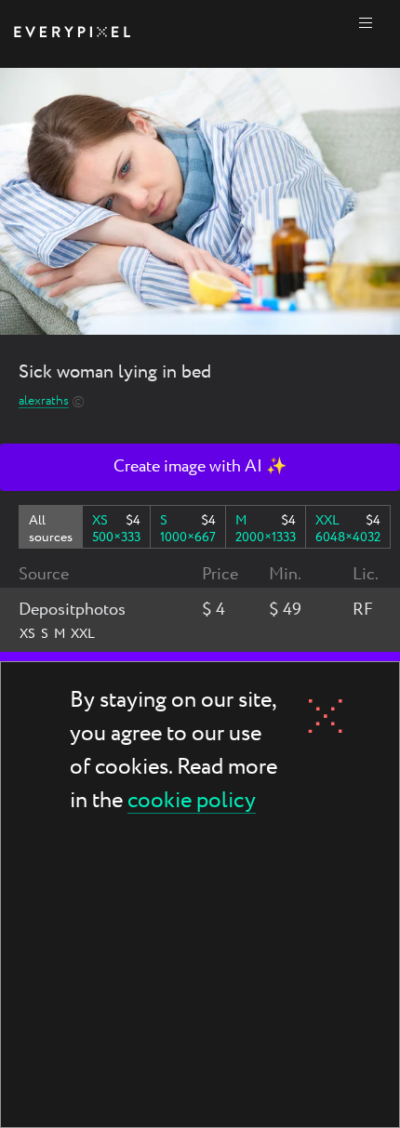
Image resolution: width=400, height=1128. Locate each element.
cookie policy (191, 802)
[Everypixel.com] (72, 34)
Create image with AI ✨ (200, 467)
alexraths (44, 401)
